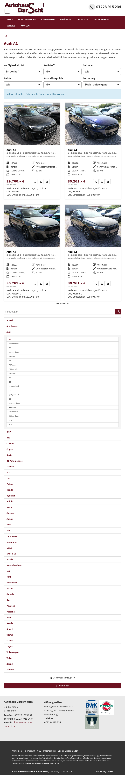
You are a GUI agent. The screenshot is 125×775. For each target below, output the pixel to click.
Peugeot (11, 605)
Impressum (29, 750)
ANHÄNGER (65, 19)
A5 (10, 360)
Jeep (9, 524)
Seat (9, 617)
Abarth (10, 320)
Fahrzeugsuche (27, 19)
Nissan (10, 588)
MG (8, 571)
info (6, 36)
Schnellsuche (62, 303)
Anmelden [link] (64, 685)
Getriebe (87, 65)
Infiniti (10, 501)
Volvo (9, 658)
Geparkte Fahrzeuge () (64, 677)
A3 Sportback (14, 352)
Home (10, 19)
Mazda (10, 559)
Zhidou (10, 669)
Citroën (10, 443)
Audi (9, 331)
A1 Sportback (14, 343)
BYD (8, 437)
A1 (10, 339)
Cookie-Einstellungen (68, 750)
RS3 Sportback (14, 403)
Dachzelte (82, 19)
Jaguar (10, 518)
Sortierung (89, 78)
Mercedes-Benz (14, 565)
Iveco (9, 507)
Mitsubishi (12, 582)
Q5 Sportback (14, 395)
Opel (9, 600)
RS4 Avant (12, 407)
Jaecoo (10, 513)
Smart (10, 629)
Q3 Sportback (14, 386)
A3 (10, 348)
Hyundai (11, 495)
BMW (9, 431)
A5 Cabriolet (13, 369)
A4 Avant (12, 356)
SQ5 (10, 424)
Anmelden (17, 750)
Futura (10, 483)
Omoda (10, 594)
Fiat (8, 472)
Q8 (10, 399)
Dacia (9, 455)
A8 (10, 378)
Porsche (11, 611)
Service (11, 25)
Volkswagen (13, 652)
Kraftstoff (49, 65)
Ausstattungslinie (53, 78)
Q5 (10, 390)
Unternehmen (101, 19)
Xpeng (10, 663)
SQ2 (10, 420)
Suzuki (10, 640)
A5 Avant (12, 365)
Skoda (10, 623)
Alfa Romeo (12, 326)
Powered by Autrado (104, 771)
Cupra (10, 449)
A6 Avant (12, 373)
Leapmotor (12, 542)
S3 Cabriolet (13, 411)
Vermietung (48, 19)
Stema (10, 634)
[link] (34, 181)
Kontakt (25, 25)
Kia (8, 530)
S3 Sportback (14, 416)
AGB (39, 750)
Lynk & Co (11, 553)
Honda (10, 489)
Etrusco (10, 466)
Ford (9, 478)
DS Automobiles (14, 460)
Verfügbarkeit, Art (14, 65)
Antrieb (8, 78)
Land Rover (12, 536)
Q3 (10, 382)
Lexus (9, 547)
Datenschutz (49, 750)
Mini (9, 576)
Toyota (10, 646)
